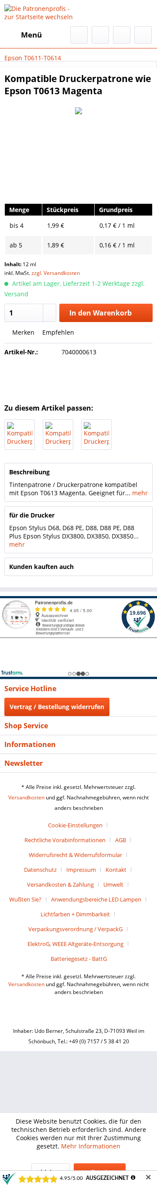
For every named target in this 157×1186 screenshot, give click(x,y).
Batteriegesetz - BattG (79, 959)
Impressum (81, 870)
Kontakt (116, 870)
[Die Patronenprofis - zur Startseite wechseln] (41, 13)
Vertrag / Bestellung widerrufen (57, 707)
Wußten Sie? (25, 899)
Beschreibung (29, 472)
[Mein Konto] (121, 35)
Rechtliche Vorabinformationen (65, 840)
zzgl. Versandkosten (55, 273)
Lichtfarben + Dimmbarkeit (75, 914)
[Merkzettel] (100, 35)
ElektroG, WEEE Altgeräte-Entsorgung (75, 944)
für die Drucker (32, 515)
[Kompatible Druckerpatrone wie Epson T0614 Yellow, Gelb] (96, 434)
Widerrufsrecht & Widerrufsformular (75, 855)
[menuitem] (23, 35)
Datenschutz (40, 870)
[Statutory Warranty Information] (78, 377)
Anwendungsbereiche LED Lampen (96, 899)
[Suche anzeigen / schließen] (79, 35)
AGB (120, 840)
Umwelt (113, 884)
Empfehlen (57, 332)
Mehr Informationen (90, 1146)
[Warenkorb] (143, 35)
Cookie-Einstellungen (75, 825)
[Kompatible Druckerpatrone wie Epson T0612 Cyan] (58, 434)
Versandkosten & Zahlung (60, 884)
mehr (139, 493)
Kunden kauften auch (41, 566)
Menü (31, 35)
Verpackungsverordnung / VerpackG (75, 929)
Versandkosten (26, 797)
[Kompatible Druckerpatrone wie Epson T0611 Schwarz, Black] (19, 434)
